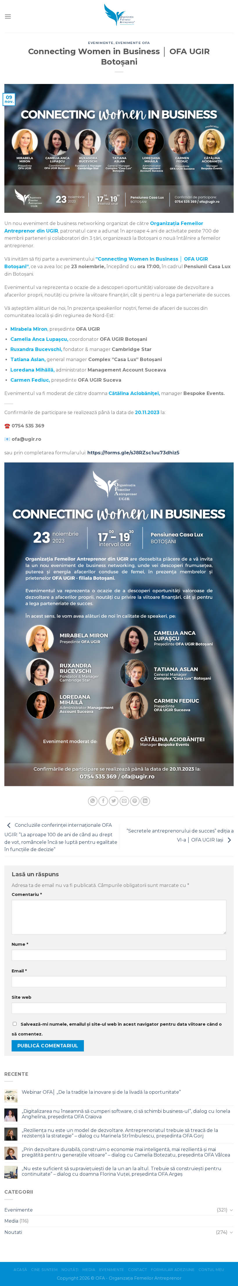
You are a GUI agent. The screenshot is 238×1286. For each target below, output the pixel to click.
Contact (137, 1269)
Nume (20, 944)
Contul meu (211, 1269)
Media (11, 1221)
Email (19, 971)
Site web (21, 997)
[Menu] (7, 16)
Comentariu (27, 894)
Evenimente (100, 43)
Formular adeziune (172, 1269)
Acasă (20, 1269)
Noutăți (70, 1269)
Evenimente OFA (133, 43)
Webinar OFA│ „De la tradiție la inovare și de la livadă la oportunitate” (101, 1092)
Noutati (13, 1232)
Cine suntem (44, 1269)
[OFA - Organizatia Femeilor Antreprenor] (119, 16)
